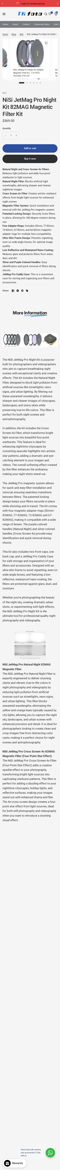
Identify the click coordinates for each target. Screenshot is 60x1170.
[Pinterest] (22, 291)
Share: (5, 290)
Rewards (18, 1163)
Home (5, 24)
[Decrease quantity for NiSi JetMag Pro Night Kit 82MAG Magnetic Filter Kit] (5, 135)
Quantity (6, 128)
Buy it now (30, 158)
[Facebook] (13, 291)
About (15, 24)
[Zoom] (46, 43)
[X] (18, 291)
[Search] (46, 14)
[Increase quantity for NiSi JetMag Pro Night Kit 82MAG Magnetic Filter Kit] (16, 135)
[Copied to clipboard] (27, 291)
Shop (14, 34)
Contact (26, 24)
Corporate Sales (42, 24)
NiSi (21, 34)
